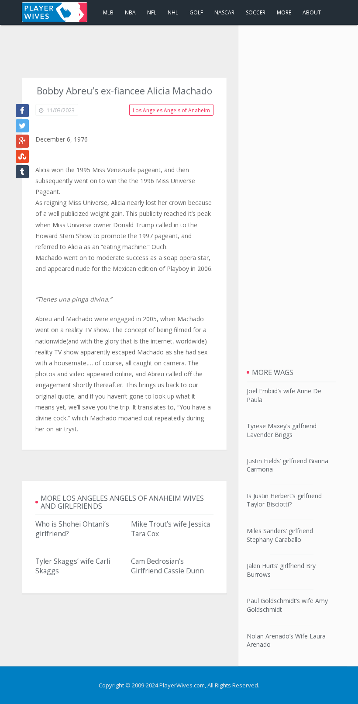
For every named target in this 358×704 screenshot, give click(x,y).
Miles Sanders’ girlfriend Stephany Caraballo (280, 535)
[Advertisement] (179, 51)
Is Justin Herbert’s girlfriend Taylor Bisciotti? (284, 500)
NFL (151, 12)
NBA (130, 12)
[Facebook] (22, 110)
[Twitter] (22, 125)
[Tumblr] (22, 171)
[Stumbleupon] (22, 156)
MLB (108, 12)
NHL (173, 12)
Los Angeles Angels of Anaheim (171, 110)
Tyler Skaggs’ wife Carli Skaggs (72, 566)
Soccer (255, 12)
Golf (196, 12)
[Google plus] (22, 141)
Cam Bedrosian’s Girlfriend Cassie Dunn (167, 566)
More (284, 12)
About (312, 12)
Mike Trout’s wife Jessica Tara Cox (170, 528)
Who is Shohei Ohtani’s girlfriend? (72, 528)
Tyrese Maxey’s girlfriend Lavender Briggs (282, 430)
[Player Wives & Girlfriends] (54, 12)
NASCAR (224, 12)
